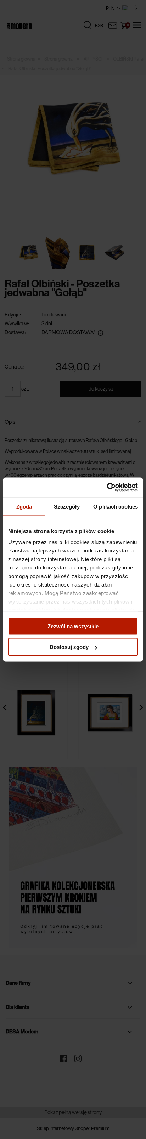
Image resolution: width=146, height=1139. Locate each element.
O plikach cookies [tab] (115, 506)
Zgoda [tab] (24, 506)
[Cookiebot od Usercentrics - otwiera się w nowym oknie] (107, 487)
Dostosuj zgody (69, 647)
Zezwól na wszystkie (73, 626)
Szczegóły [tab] (67, 506)
